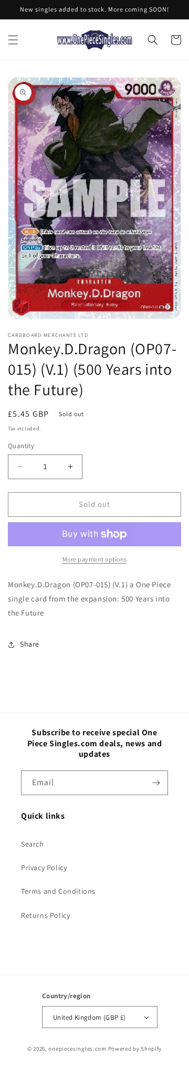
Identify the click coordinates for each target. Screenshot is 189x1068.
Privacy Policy (44, 867)
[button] (13, 39)
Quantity (21, 445)
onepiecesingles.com (77, 1048)
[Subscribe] (155, 782)
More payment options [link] (94, 559)
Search (32, 844)
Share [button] (29, 644)
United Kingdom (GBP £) (89, 1017)
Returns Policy (45, 915)
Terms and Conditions (58, 891)
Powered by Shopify (135, 1048)
